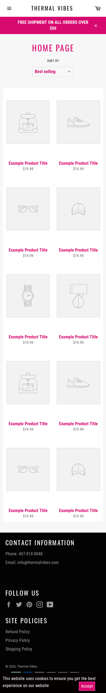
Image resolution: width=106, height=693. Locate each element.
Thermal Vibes (52, 8)
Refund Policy (17, 631)
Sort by (53, 61)
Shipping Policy (18, 649)
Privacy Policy (17, 640)
